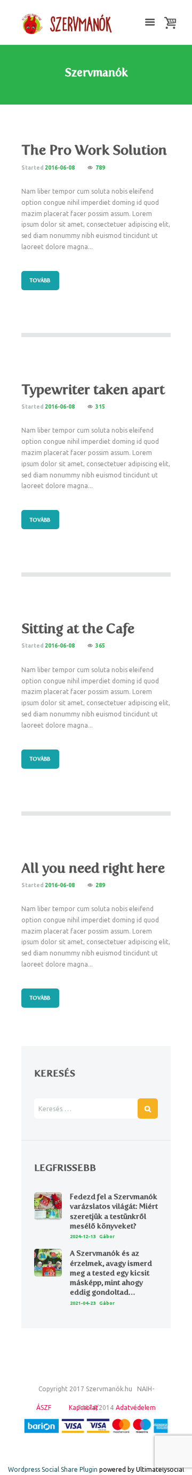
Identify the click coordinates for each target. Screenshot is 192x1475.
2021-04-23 (82, 1303)
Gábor (107, 1236)
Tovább (40, 280)
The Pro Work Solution (94, 149)
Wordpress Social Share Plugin (53, 1469)
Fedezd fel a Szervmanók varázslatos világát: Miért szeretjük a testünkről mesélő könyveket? (114, 1211)
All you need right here (93, 867)
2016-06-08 (60, 168)
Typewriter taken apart (93, 389)
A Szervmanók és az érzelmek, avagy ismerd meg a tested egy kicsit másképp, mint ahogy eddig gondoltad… (111, 1273)
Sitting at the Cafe (77, 628)
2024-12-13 (82, 1236)
